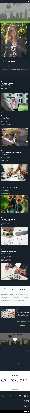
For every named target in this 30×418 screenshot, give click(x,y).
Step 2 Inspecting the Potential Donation (8, 117)
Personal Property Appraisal (23, 379)
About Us (10, 395)
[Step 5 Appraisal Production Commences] (14, 246)
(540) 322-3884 (2, 401)
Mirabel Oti (10, 363)
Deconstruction (12, 379)
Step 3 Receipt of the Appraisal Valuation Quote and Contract (11, 152)
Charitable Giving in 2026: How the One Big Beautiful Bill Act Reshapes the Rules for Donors (5, 382)
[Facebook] (24, 411)
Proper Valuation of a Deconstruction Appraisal (10, 14)
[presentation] (27, 350)
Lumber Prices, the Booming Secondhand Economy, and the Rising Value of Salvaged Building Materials (24, 382)
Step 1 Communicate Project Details (7, 83)
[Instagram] (28, 411)
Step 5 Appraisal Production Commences (8, 219)
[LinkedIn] (25, 411)
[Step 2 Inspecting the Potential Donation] (14, 147)
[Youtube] (26, 411)
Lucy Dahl (18, 363)
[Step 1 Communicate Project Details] (14, 112)
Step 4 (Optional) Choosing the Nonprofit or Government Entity (12, 187)
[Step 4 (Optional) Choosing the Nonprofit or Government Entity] (14, 214)
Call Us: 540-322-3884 (3, 14)
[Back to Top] (28, 417)
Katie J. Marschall (26, 363)
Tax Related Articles (3, 379)
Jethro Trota (3, 363)
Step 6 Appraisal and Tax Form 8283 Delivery (8, 251)
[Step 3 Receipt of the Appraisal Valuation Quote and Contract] (14, 182)
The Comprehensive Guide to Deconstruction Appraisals (20, 14)
